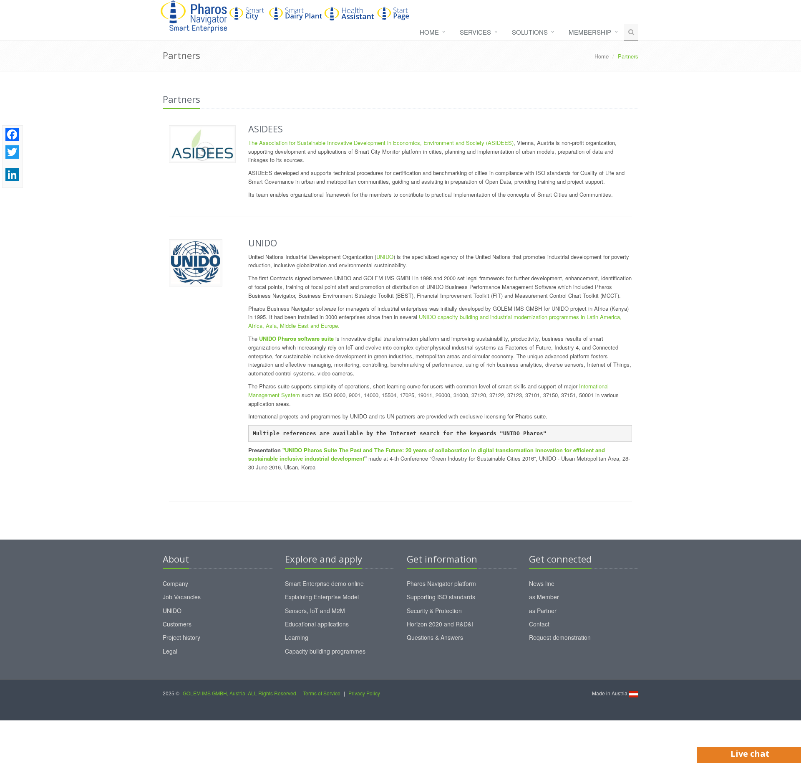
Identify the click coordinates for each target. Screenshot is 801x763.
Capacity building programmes (325, 651)
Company (175, 583)
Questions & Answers (435, 637)
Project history (181, 637)
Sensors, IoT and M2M (315, 610)
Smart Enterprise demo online (324, 583)
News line (541, 583)
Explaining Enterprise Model (322, 597)
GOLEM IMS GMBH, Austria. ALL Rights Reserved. (240, 693)
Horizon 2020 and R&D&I (440, 624)
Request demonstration (560, 637)
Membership (590, 32)
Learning (296, 637)
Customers (177, 624)
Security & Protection (434, 610)
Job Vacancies (182, 597)
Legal (170, 651)
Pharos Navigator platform (441, 583)
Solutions (530, 32)
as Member (544, 597)
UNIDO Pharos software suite (296, 338)
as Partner (543, 610)
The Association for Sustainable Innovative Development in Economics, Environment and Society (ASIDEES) (381, 143)
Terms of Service (321, 693)
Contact (539, 624)
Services (475, 32)
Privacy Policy (364, 693)
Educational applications (317, 624)
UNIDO (384, 257)
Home (429, 32)
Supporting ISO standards (441, 597)
